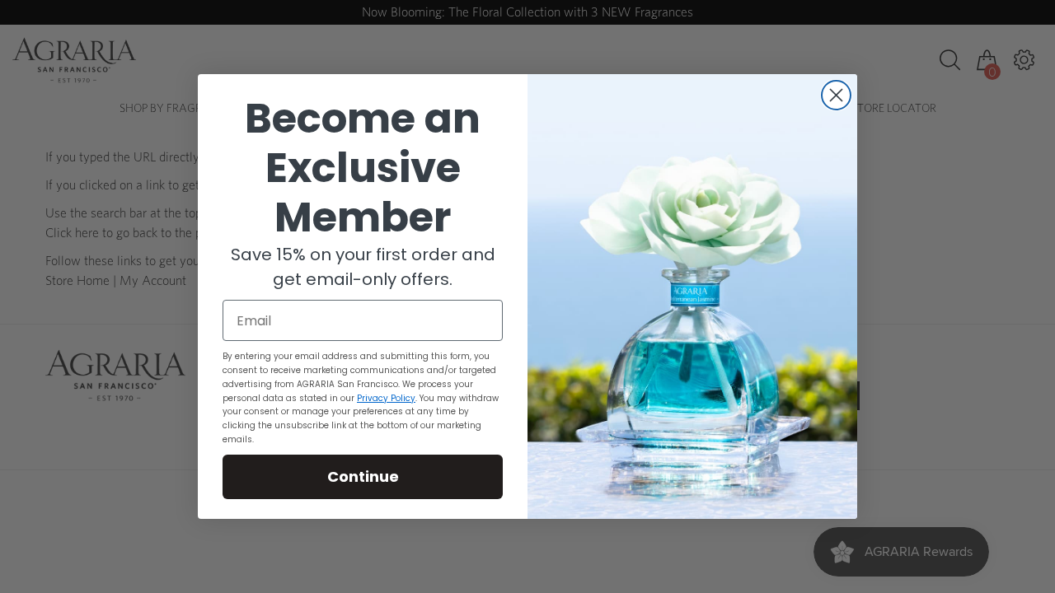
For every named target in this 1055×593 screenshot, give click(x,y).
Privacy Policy (386, 398)
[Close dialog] (836, 95)
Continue (363, 476)
